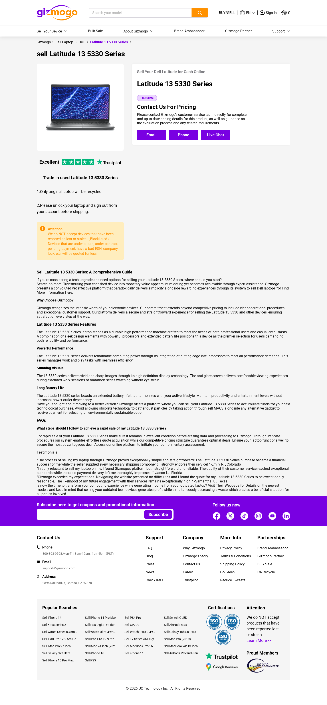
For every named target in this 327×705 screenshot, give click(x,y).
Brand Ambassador (189, 31)
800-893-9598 (52, 553)
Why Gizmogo (194, 548)
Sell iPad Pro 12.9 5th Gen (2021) (60, 639)
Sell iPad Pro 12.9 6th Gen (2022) (101, 639)
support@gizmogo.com (58, 568)
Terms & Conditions (235, 556)
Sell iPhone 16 (94, 653)
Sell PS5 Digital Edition (100, 625)
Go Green (227, 572)
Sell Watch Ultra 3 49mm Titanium (141, 632)
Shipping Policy (232, 564)
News (150, 572)
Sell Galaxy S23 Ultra (56, 653)
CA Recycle (266, 572)
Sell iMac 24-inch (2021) (101, 646)
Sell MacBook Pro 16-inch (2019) (141, 646)
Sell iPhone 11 (134, 653)
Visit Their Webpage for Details (232, 485)
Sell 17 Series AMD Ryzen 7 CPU (141, 639)
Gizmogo (44, 42)
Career (188, 572)
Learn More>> (258, 640)
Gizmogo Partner (238, 31)
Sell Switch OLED (175, 617)
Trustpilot (190, 580)
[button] (247, 12)
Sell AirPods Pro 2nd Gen (181, 653)
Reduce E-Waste (232, 580)
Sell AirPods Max (175, 625)
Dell (82, 42)
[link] (44, 42)
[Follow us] (216, 516)
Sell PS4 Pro (133, 617)
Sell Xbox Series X (54, 625)
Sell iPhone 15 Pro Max (58, 660)
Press (150, 564)
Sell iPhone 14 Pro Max (100, 617)
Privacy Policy (231, 548)
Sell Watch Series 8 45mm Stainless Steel (60, 632)
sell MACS (216, 408)
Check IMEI (154, 580)
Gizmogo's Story (195, 556)
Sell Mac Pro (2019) (177, 639)
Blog (149, 556)
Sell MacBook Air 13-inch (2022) (182, 646)
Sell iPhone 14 (51, 617)
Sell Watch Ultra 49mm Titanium (101, 632)
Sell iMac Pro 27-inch (56, 646)
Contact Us (191, 564)
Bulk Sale (95, 31)
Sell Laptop (64, 42)
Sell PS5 (90, 660)
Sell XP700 (132, 625)
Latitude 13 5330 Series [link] (109, 42)
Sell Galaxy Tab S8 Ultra (180, 632)
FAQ (149, 548)
